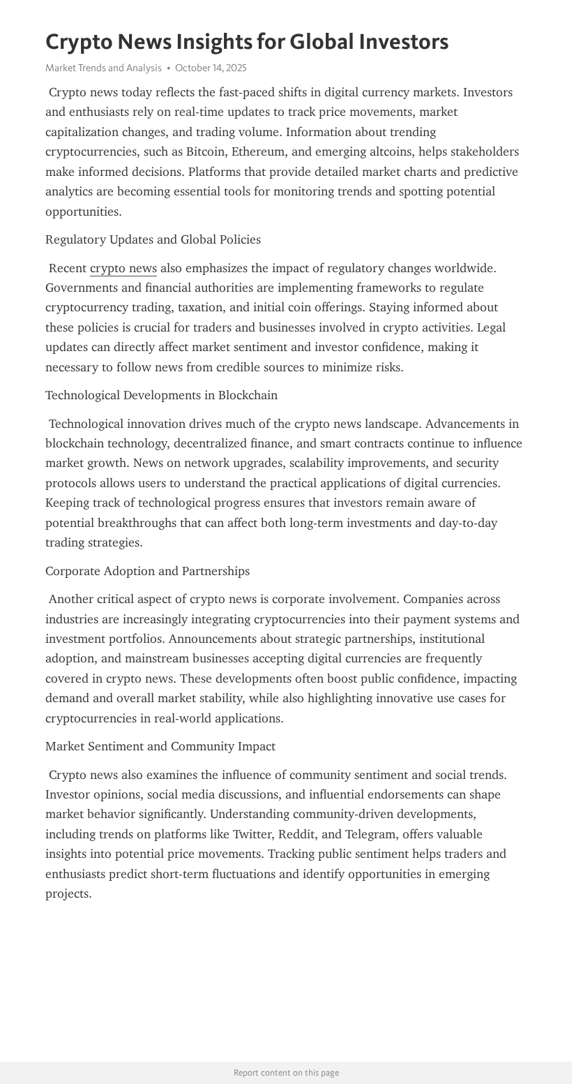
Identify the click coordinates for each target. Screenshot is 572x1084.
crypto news (123, 268)
